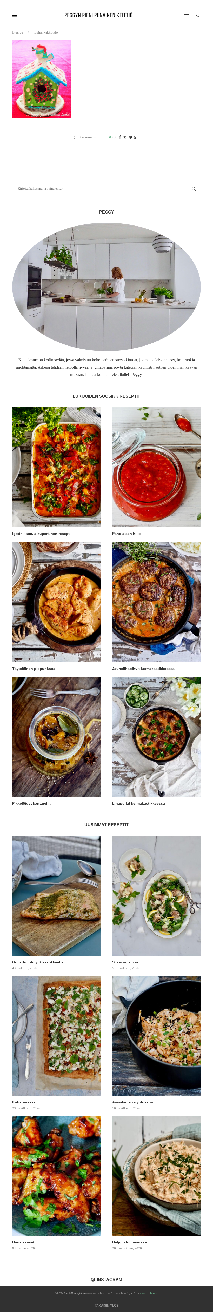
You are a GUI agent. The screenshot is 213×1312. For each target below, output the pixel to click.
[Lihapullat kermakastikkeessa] (156, 737)
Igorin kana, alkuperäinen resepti (41, 533)
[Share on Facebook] (120, 137)
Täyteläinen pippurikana (33, 669)
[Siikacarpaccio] (156, 896)
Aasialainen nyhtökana (132, 1102)
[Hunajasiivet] (56, 1176)
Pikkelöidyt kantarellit (31, 803)
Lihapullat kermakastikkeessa (138, 803)
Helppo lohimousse (129, 1242)
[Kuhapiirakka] (56, 1036)
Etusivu (17, 32)
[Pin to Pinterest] (130, 137)
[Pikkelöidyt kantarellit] (56, 737)
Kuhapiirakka (24, 1102)
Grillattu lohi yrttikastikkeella (37, 962)
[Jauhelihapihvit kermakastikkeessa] (156, 602)
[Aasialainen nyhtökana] (156, 1036)
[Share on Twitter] (125, 137)
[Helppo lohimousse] (156, 1176)
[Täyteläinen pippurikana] (56, 602)
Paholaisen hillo (126, 533)
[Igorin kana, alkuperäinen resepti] (56, 467)
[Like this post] (114, 137)
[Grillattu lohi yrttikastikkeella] (56, 896)
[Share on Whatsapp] (135, 137)
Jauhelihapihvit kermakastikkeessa (143, 669)
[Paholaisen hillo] (156, 467)
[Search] (198, 15)
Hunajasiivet (23, 1242)
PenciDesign (149, 1293)
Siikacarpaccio (125, 962)
